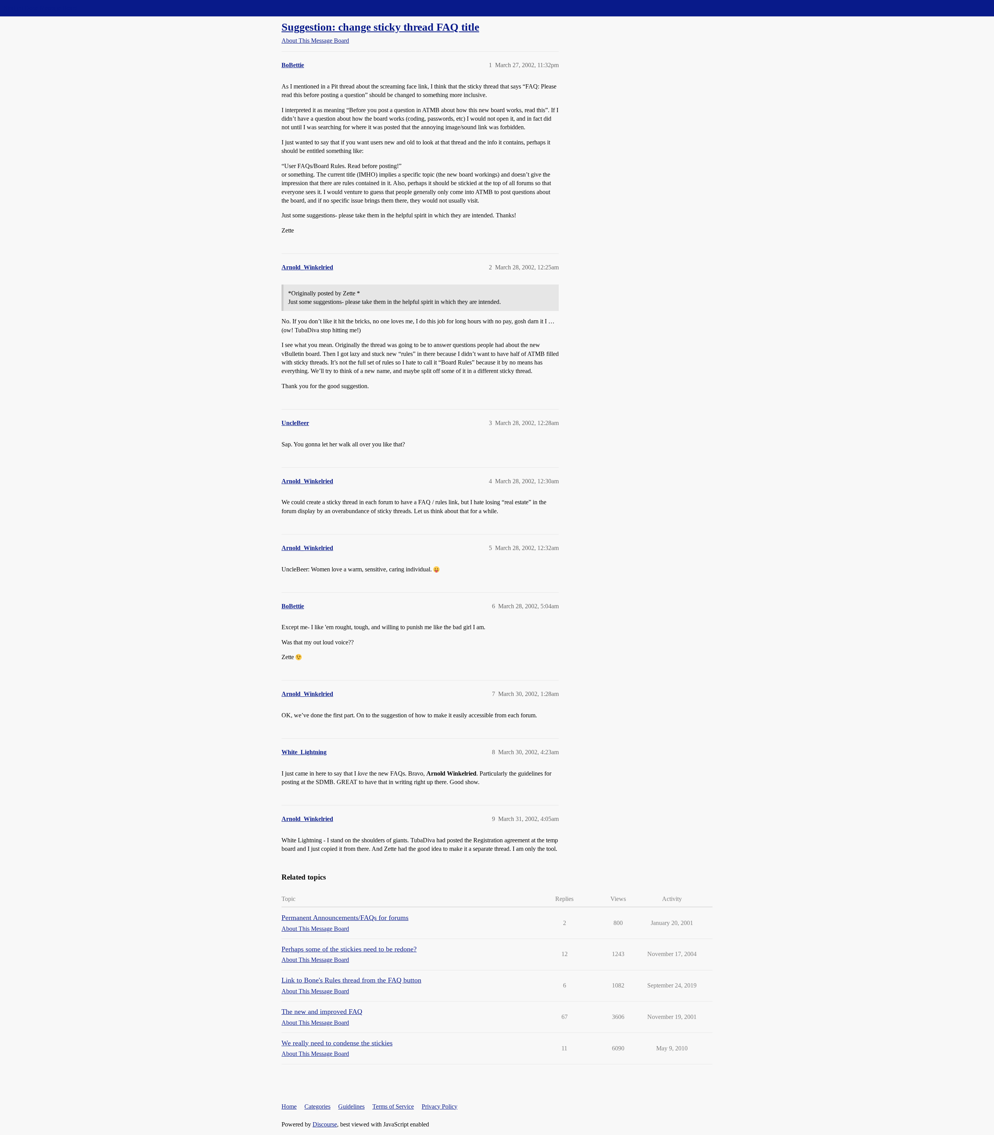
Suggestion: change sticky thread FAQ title (380, 27)
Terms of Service (393, 1106)
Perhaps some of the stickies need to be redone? (349, 949)
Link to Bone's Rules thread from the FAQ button (351, 980)
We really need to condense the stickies (337, 1043)
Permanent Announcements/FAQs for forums (345, 918)
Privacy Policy (439, 1106)
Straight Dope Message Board (41, 8)
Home (289, 1106)
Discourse (325, 1124)
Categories (317, 1106)
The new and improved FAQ (322, 1011)
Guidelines (351, 1106)
